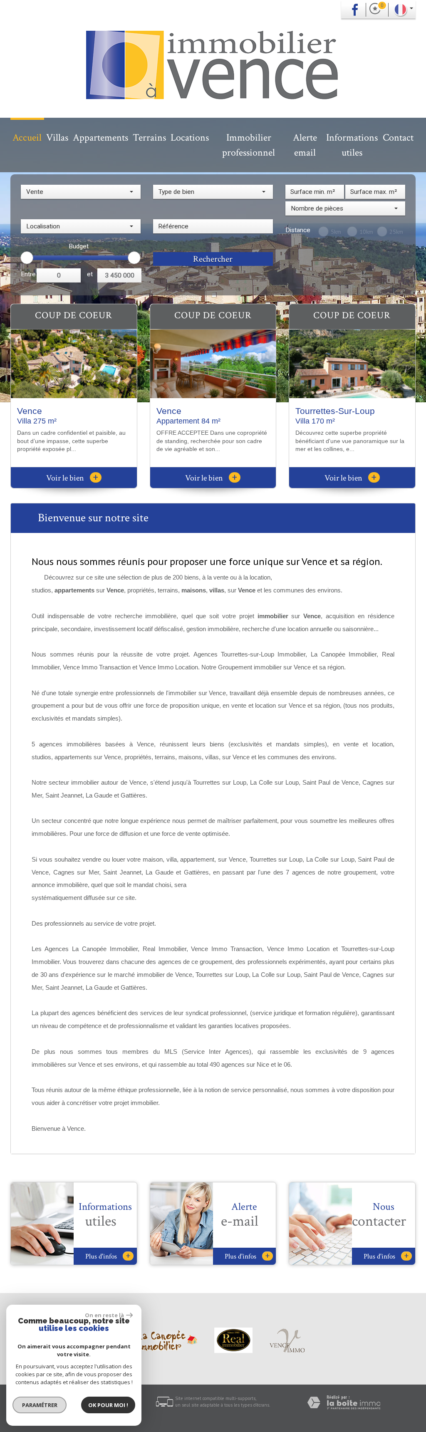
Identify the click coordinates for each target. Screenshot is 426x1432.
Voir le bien (72, 478)
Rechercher (213, 259)
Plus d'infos (107, 1256)
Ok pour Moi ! (108, 1405)
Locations (190, 137)
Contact (398, 137)
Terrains (149, 137)
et (90, 274)
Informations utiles (352, 145)
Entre (28, 274)
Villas (57, 137)
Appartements (100, 137)
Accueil (27, 137)
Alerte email (305, 145)
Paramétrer (39, 1405)
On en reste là (104, 1315)
